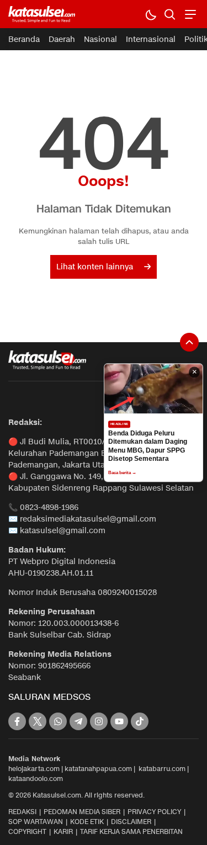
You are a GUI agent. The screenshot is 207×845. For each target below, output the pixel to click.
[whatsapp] (58, 721)
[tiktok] (139, 721)
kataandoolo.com (35, 778)
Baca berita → (122, 472)
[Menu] (189, 14)
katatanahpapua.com (98, 768)
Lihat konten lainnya (94, 267)
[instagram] (99, 721)
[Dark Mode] (150, 14)
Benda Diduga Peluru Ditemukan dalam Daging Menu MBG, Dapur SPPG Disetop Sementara (147, 446)
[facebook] (17, 721)
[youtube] (119, 721)
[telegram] (78, 721)
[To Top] (189, 342)
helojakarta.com (34, 768)
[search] (169, 14)
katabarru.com (162, 768)
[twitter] (37, 721)
